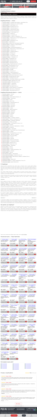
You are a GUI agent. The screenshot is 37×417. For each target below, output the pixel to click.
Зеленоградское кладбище (6, 123)
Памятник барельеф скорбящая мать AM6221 (5, 306)
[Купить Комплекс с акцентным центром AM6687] (5, 343)
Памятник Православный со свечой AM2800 (23, 286)
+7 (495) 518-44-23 (16, 1)
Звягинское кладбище (5, 121)
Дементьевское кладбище (6, 110)
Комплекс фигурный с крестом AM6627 (31, 336)
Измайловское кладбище (6, 66)
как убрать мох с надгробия (5, 184)
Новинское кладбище (5, 157)
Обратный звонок (29, 409)
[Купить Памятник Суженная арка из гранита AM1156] (23, 324)
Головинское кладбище (5, 37)
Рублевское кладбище (5, 79)
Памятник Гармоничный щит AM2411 (14, 353)
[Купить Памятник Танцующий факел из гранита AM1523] (23, 248)
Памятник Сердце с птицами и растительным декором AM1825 (14, 317)
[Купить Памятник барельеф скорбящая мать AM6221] (5, 305)
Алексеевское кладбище (6, 22)
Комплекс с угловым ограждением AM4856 (4, 250)
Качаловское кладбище (5, 48)
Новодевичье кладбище (5, 59)
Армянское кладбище (5, 25)
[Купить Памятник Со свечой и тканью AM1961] (32, 257)
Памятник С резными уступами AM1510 (13, 296)
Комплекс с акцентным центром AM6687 (4, 345)
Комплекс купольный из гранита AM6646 (14, 326)
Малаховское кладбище (5, 139)
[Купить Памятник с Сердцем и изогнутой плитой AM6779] (23, 343)
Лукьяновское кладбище (6, 138)
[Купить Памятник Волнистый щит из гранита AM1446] (5, 285)
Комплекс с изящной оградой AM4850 (13, 241)
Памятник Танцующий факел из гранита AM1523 (22, 250)
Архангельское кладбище (6, 98)
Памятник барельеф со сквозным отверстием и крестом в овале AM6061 (32, 308)
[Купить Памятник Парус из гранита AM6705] (14, 257)
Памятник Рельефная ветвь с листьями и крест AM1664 (5, 355)
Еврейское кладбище (5, 43)
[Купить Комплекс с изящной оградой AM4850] (14, 239)
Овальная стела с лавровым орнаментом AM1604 (5, 317)
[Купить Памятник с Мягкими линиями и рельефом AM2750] (32, 325)
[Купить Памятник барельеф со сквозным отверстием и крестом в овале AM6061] (32, 305)
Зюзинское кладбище (5, 124)
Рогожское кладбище (5, 77)
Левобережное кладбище (6, 134)
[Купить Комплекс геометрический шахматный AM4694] (14, 305)
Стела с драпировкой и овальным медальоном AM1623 (31, 287)
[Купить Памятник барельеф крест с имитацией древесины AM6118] (5, 325)
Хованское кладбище (5, 87)
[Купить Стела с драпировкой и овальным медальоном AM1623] (32, 285)
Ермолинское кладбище (6, 113)
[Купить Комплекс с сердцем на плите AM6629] (5, 334)
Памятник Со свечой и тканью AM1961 (31, 259)
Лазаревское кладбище (5, 131)
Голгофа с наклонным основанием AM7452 (31, 267)
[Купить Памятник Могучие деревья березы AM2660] (23, 257)
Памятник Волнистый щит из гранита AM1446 (5, 286)
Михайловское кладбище (6, 145)
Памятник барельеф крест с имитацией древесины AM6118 (4, 327)
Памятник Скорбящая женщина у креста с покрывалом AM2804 (22, 308)
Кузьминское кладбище (5, 51)
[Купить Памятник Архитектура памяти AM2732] (32, 343)
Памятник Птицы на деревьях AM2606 (13, 336)
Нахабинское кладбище (5, 149)
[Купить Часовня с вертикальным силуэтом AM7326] (5, 274)
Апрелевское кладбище (5, 96)
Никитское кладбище (5, 152)
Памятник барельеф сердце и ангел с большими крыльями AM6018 (22, 297)
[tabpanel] (6, 6)
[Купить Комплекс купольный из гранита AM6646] (14, 324)
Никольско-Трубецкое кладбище (7, 156)
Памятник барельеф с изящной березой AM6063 (13, 267)
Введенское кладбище (5, 33)
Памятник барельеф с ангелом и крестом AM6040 (31, 250)
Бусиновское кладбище (5, 29)
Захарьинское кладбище (6, 44)
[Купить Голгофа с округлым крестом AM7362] (23, 265)
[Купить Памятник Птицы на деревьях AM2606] (14, 334)
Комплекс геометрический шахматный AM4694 (13, 307)
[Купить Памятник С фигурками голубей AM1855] (14, 248)
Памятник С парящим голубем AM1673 (4, 267)
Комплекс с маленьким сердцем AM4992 (31, 276)
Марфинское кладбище (5, 141)
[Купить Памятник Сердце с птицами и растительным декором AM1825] (14, 315)
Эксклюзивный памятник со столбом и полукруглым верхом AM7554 (23, 277)
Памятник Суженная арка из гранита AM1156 (23, 326)
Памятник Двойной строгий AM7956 (13, 276)
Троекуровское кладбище (6, 84)
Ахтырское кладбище (5, 99)
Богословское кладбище (6, 103)
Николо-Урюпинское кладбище (7, 153)
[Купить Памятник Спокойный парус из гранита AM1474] (5, 257)
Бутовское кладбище (5, 30)
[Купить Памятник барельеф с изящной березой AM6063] (14, 265)
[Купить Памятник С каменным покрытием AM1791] (5, 239)
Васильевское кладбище (6, 105)
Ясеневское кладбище (5, 90)
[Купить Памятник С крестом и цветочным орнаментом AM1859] (5, 295)
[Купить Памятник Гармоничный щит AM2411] (14, 352)
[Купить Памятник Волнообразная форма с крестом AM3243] (32, 239)
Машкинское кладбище (5, 142)
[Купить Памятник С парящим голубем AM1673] (5, 265)
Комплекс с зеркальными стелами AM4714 (23, 316)
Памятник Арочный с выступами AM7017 (31, 316)
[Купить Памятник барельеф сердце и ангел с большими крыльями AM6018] (23, 295)
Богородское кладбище (5, 102)
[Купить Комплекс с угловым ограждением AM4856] (5, 248)
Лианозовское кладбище (6, 135)
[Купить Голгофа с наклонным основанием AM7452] (32, 265)
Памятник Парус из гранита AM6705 (13, 259)
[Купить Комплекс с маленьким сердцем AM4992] (32, 274)
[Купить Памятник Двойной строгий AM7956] (14, 274)
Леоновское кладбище (5, 54)
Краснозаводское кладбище (6, 128)
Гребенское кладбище (5, 109)
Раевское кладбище (5, 76)
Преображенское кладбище (6, 73)
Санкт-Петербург (24, 234)
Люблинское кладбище (5, 55)
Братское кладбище (5, 65)
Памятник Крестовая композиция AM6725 (31, 296)
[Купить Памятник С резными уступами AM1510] (14, 294)
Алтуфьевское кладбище (6, 23)
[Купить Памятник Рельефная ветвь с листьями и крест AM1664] (5, 352)
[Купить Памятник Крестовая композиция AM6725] (32, 294)
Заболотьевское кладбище (6, 117)
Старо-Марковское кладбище (6, 80)
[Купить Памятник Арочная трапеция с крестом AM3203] (23, 239)
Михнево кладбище (5, 146)
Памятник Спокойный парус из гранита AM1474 (5, 259)
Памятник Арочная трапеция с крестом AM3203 (22, 241)
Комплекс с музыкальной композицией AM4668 (14, 345)
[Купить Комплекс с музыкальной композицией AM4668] (14, 343)
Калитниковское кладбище (6, 47)
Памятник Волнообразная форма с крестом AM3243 (32, 241)
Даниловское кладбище (5, 40)
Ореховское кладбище (5, 61)
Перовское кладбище (5, 70)
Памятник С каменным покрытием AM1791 (4, 241)
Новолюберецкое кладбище (6, 160)
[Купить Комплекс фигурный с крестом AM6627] (32, 334)
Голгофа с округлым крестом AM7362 (22, 267)
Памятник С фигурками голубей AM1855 (14, 250)
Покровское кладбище (5, 72)
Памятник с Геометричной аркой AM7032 (22, 336)
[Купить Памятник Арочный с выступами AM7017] (32, 315)
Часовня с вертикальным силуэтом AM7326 (5, 276)
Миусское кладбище (5, 58)
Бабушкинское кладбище (6, 26)
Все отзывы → (18, 403)
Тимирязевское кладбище (6, 83)
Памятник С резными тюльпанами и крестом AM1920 (13, 287)
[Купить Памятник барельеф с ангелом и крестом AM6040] (32, 248)
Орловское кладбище (5, 62)
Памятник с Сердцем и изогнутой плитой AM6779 (22, 345)
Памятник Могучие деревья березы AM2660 (23, 259)
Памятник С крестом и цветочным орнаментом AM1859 (5, 297)
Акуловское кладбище (5, 95)
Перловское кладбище (5, 69)
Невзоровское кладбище (6, 150)
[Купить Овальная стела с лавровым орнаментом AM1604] (5, 315)
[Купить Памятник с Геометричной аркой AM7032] (23, 334)
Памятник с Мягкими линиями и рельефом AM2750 (31, 327)
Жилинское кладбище (5, 116)
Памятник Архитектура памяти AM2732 (31, 345)
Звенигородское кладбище (6, 120)
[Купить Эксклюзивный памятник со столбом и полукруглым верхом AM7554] (23, 275)
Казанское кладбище (5, 127)
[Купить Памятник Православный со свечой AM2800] (23, 285)
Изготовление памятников (11, 409)
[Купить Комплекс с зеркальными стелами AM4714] (23, 315)
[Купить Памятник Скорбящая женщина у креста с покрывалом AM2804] (23, 305)
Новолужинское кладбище (6, 159)
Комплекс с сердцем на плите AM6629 (5, 336)
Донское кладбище (5, 41)
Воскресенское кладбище (6, 106)
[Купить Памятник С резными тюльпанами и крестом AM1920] (14, 285)
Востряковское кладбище (6, 36)
